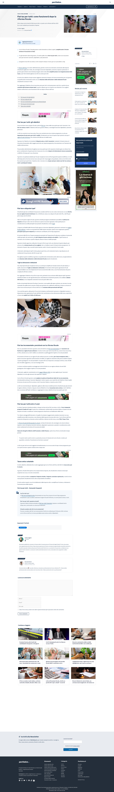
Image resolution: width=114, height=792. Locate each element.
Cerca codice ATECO (48, 772)
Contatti (79, 765)
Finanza (39, 6)
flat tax (43, 125)
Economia (63, 770)
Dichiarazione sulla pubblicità (83, 776)
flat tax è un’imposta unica (28, 495)
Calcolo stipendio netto (49, 764)
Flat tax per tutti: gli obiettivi (27, 97)
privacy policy (76, 746)
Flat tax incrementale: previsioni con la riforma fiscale (33, 101)
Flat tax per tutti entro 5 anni (27, 104)
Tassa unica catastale (26, 106)
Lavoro (25, 6)
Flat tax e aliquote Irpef (26, 99)
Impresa (19, 6)
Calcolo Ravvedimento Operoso (50, 769)
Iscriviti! (86, 163)
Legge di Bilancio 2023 (44, 372)
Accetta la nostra (83, 159)
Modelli (62, 773)
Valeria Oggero (21, 28)
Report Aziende (47, 776)
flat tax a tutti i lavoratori (45, 503)
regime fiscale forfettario (23, 137)
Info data (63, 775)
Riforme (26, 13)
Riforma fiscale (22, 527)
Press (79, 770)
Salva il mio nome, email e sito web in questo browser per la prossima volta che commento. (41, 609)
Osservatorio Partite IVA (49, 775)
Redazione (80, 767)
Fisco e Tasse (32, 6)
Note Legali (80, 775)
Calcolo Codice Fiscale (48, 765)
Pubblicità (80, 769)
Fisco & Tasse (63, 767)
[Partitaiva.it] (57, 2)
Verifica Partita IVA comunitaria (50, 770)
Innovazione (52, 6)
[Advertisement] (57, 708)
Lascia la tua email (80, 151)
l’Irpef (53, 223)
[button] (4, 2)
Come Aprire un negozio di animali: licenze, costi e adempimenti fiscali (80, 93)
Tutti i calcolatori (47, 773)
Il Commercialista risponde (49, 778)
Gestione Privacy (81, 779)
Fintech (45, 6)
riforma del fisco (23, 67)
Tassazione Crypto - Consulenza (50, 780)
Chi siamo (80, 764)
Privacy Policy (80, 772)
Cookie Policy (80, 773)
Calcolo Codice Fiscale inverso (50, 767)
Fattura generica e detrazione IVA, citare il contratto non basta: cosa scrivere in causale (81, 103)
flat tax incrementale (53, 348)
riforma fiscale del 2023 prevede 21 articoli (29, 423)
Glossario (63, 776)
